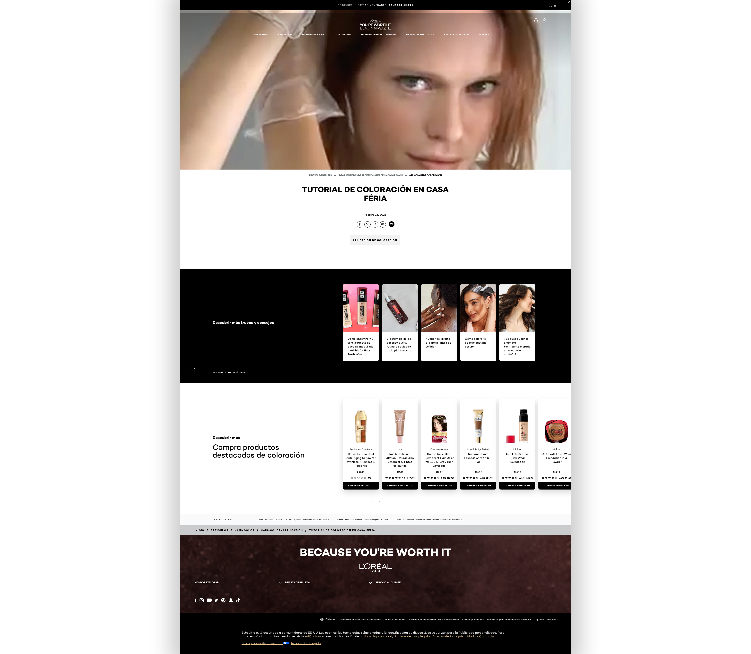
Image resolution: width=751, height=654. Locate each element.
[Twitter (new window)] (216, 600)
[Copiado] (375, 224)
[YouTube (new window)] (209, 600)
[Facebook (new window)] (195, 600)
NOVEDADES (261, 34)
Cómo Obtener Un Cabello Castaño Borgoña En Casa (362, 519)
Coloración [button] (343, 34)
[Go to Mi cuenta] (536, 20)
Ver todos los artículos (229, 373)
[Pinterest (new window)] (223, 600)
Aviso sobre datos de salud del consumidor (360, 619)
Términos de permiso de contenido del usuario (509, 619)
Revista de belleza (321, 175)
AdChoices (313, 636)
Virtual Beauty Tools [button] (420, 34)
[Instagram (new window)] (201, 600)
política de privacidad (376, 636)
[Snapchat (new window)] (231, 600)
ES (555, 6)
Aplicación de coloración (425, 175)
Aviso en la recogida (306, 643)
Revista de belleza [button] (456, 34)
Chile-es (330, 619)
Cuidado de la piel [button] (314, 34)
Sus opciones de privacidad (262, 643)
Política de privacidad (394, 619)
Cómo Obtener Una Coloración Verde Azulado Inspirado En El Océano (429, 519)
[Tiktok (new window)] (238, 600)
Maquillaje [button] (285, 34)
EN (550, 6)
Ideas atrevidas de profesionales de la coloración (371, 175)
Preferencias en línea (448, 619)
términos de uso (405, 636)
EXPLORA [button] (484, 34)
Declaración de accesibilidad (422, 619)
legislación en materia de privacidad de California (457, 636)
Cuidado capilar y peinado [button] (378, 34)
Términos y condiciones (472, 619)
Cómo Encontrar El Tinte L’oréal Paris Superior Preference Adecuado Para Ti (294, 519)
